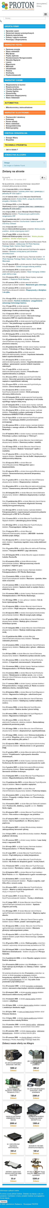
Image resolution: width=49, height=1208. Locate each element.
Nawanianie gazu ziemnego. (36, 284)
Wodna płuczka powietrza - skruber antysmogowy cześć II (23, 230)
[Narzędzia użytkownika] (43, 177)
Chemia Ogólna (12, 91)
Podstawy (10, 119)
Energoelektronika (13, 126)
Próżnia (9, 71)
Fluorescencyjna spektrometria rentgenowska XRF (20, 215)
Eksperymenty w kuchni (15, 85)
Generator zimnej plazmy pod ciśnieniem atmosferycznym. (19, 252)
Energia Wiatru (12, 138)
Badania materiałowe (14, 35)
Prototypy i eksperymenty (16, 39)
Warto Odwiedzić (13, 98)
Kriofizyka (10, 73)
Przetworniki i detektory (15, 117)
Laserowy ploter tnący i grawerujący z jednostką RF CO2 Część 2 (23, 192)
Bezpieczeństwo (12, 87)
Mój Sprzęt (10, 53)
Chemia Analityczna (14, 89)
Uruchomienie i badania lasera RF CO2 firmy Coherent (22, 222)
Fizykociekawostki (13, 75)
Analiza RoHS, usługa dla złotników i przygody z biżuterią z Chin (22, 200)
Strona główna (41, 4)
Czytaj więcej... (5, 1198)
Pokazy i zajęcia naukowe (16, 37)
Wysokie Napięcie (13, 60)
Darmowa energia (13, 49)
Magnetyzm (10, 64)
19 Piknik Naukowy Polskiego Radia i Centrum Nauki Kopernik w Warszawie (23, 259)
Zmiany (39, 6)
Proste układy (11, 121)
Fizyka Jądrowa (12, 56)
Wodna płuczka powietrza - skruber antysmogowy (22, 237)
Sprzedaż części (12, 31)
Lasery (8, 62)
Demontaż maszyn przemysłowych (20, 33)
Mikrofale (9, 66)
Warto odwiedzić (12, 51)
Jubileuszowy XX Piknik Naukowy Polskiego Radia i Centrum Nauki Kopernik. (20, 245)
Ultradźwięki (11, 68)
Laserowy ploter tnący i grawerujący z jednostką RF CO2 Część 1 (23, 207)
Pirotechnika (11, 93)
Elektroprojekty (12, 128)
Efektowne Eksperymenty (16, 95)
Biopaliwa (10, 140)
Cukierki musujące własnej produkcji (28, 266)
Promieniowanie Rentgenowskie (19, 58)
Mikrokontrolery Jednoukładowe (19, 107)
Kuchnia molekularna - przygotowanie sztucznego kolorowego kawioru (22, 302)
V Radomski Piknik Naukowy (19, 279)
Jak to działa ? (12, 149)
